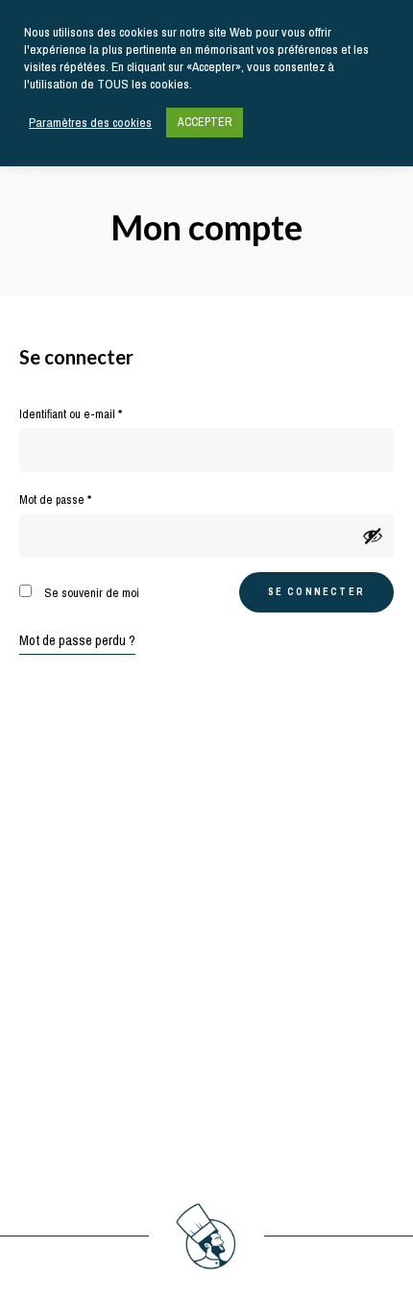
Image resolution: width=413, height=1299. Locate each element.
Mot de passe (81, 499)
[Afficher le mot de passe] (372, 535)
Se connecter (316, 592)
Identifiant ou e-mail (97, 413)
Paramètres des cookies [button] (90, 123)
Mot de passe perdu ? (77, 640)
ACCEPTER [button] (204, 122)
